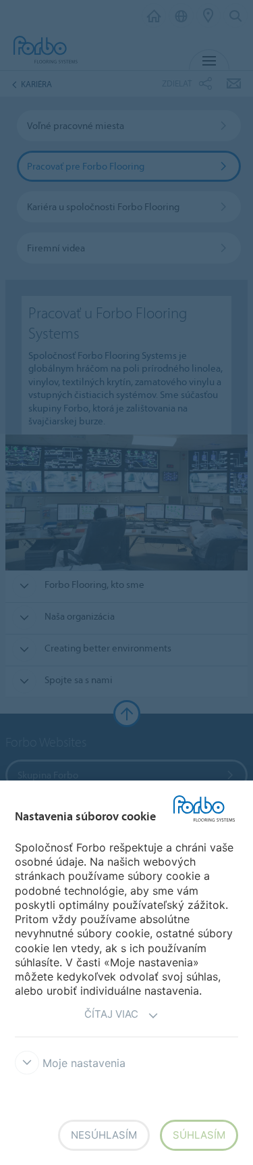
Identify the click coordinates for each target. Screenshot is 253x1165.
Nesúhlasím (104, 1135)
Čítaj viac (111, 1014)
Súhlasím (199, 1135)
